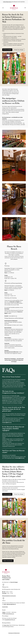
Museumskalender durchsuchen (9, 595)
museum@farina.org (9, 613)
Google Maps (5, 606)
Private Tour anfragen (18, 49)
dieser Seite (6, 625)
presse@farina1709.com (10, 619)
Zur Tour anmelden (7, 49)
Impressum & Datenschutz (14, 633)
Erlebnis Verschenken (8, 560)
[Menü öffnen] (3, 8)
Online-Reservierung (7, 1)
